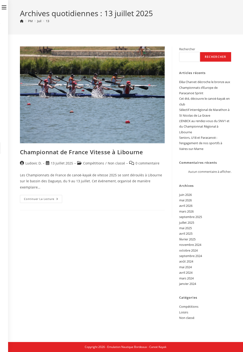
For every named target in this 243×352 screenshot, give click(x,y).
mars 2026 (186, 211)
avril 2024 (185, 272)
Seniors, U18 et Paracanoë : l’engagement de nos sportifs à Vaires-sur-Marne (200, 143)
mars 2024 (186, 278)
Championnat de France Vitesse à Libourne (81, 152)
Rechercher (187, 49)
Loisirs (183, 312)
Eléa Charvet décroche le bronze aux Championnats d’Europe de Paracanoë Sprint (204, 87)
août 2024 (186, 261)
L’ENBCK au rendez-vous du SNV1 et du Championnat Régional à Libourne (204, 126)
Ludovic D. (33, 163)
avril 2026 (185, 205)
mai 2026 (185, 200)
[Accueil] (21, 21)
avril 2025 (185, 233)
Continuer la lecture (43, 200)
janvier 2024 (187, 284)
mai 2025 (185, 228)
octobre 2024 (188, 250)
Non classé (116, 163)
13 (47, 21)
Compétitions (93, 163)
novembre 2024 (190, 245)
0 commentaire (147, 163)
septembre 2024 (190, 256)
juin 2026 (185, 195)
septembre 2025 (190, 217)
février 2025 (187, 239)
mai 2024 (185, 267)
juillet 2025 (186, 222)
